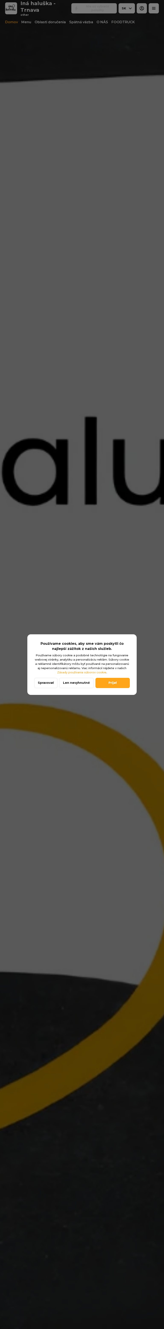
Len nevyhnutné (76, 683)
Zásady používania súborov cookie (81, 672)
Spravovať (46, 683)
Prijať (112, 683)
